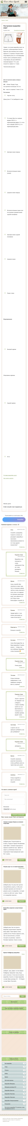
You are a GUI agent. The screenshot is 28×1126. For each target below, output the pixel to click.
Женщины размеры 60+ (15, 1087)
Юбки (15, 1073)
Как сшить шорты (8, 478)
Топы (15, 1067)
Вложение (6, 807)
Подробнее (21, 859)
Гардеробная (10, 1)
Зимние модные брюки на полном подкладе (13, 822)
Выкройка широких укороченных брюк (13, 908)
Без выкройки (15, 1063)
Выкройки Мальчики (15, 1097)
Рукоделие (15, 1104)
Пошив (23, 868)
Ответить (22, 547)
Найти (22, 996)
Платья (15, 1070)
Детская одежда (15, 1080)
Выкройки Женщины (15, 1083)
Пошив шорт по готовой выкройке (13, 866)
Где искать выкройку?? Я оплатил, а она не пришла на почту (14, 1108)
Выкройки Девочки (15, 1090)
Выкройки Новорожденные (15, 1100)
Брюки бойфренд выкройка (11, 952)
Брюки (15, 30)
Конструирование (21, 30)
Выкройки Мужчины (15, 1093)
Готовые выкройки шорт (10, 475)
